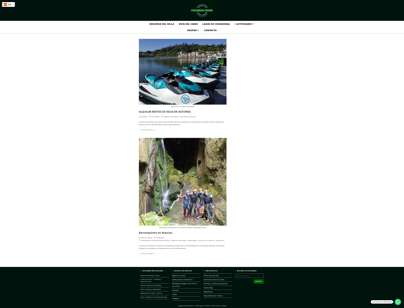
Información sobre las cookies (214, 280)
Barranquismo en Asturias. (156, 232)
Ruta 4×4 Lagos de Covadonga (150, 285)
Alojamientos (208, 292)
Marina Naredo (146, 238)
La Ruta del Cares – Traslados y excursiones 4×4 (151, 280)
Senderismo (220, 240)
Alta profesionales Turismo (213, 296)
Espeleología (192, 240)
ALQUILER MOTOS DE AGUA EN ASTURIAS (165, 111)
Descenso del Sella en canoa (149, 275)
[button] (398, 302)
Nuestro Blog (208, 288)
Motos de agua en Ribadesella (150, 289)
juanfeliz (144, 117)
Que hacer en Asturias (188, 117)
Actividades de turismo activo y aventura (155, 240)
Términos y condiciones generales (216, 284)
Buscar (258, 281)
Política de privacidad (211, 276)
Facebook (175, 290)
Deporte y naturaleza (171, 117)
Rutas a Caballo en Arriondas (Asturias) (153, 297)
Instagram (175, 298)
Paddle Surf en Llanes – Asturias (151, 293)
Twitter (174, 294)
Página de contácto (178, 276)
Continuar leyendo (148, 130)
